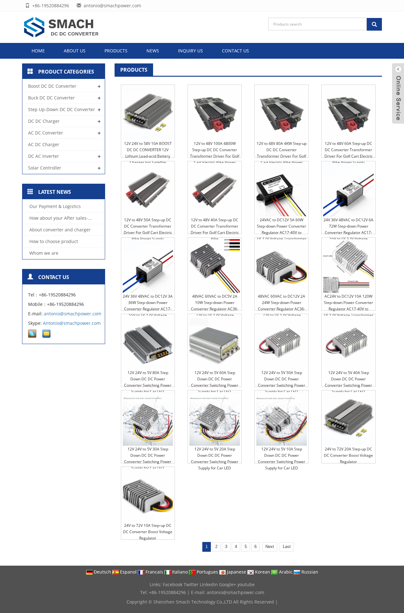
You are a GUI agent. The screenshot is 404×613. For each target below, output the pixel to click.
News (152, 51)
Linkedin (209, 584)
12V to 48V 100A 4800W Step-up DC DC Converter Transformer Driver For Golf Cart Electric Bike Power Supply (214, 156)
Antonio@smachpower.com (72, 323)
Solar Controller (44, 168)
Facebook (172, 584)
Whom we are (43, 253)
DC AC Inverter (43, 156)
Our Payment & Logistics (54, 206)
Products (116, 51)
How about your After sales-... (60, 218)
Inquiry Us (190, 51)
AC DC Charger (43, 144)
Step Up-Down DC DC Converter (61, 109)
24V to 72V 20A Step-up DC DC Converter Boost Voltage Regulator (348, 455)
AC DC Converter (45, 133)
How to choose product (53, 241)
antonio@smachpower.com (72, 314)
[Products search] (374, 24)
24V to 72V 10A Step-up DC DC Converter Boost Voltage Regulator (147, 532)
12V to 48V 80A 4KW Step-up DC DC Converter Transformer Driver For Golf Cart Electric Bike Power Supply (281, 156)
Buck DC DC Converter (51, 98)
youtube (246, 584)
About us (75, 51)
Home (38, 51)
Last (287, 546)
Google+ (227, 584)
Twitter (191, 584)
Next (269, 546)
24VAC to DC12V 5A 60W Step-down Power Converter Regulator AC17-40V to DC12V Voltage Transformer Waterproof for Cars (281, 232)
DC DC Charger (44, 121)
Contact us (235, 51)
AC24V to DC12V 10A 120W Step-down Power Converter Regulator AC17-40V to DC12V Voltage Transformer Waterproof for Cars (348, 309)
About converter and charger (59, 230)
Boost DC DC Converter (52, 86)
